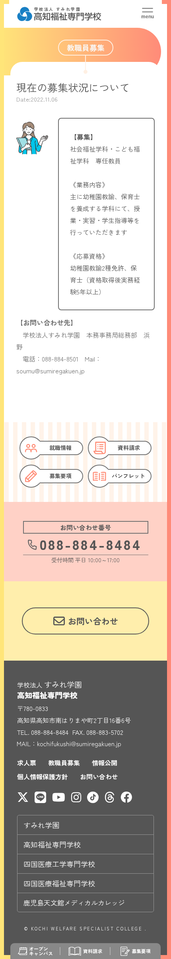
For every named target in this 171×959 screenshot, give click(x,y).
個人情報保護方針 (42, 776)
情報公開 (104, 762)
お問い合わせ (99, 776)
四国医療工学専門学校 (59, 864)
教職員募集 (64, 762)
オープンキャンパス (41, 951)
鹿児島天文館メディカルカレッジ (74, 902)
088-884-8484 (91, 544)
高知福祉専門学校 (52, 844)
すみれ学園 (41, 825)
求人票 (26, 762)
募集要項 (141, 950)
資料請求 (92, 950)
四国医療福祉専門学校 (59, 883)
